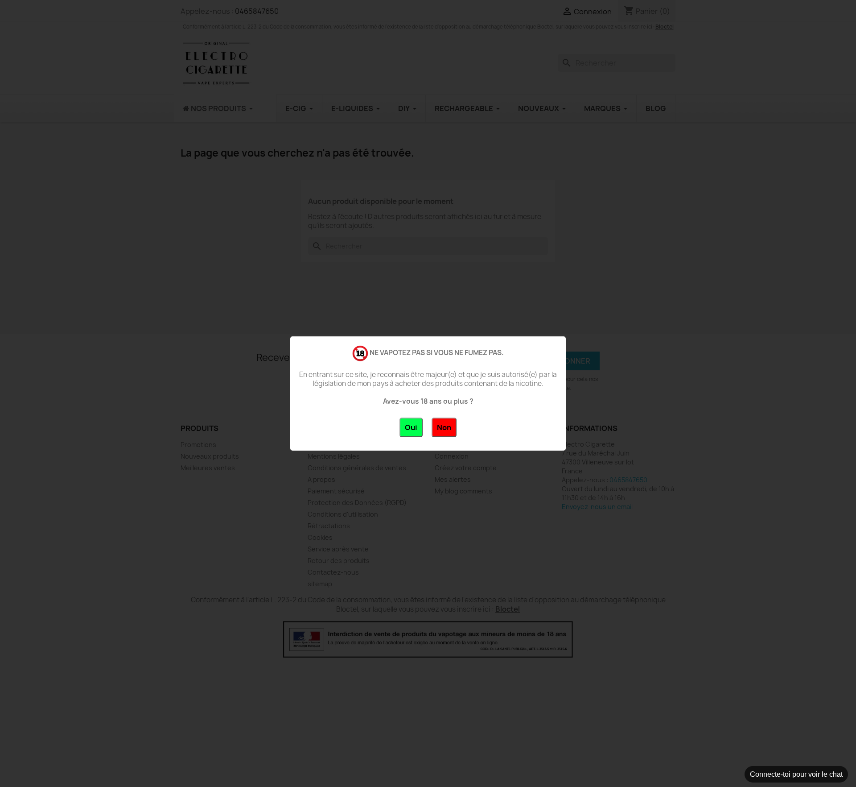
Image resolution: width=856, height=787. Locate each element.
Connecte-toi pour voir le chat (796, 774)
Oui (411, 427)
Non (444, 427)
